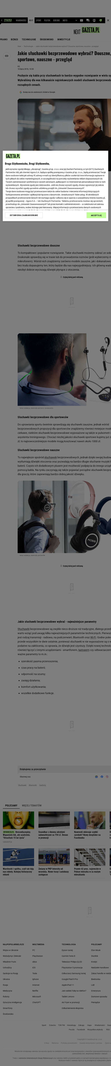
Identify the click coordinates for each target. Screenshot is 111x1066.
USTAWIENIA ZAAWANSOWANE (24, 215)
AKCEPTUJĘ (96, 215)
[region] (55, 186)
